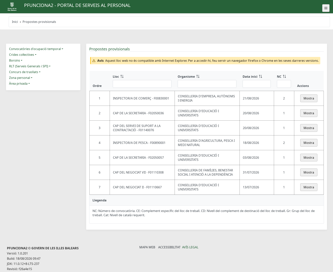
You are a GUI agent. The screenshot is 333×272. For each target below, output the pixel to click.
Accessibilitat (169, 247)
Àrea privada (18, 83)
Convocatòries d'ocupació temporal (35, 49)
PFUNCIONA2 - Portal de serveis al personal (77, 5)
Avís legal (190, 247)
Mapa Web (147, 247)
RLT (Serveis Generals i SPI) (28, 66)
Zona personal (19, 78)
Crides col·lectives (21, 55)
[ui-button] (326, 8)
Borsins (14, 60)
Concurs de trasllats (23, 72)
